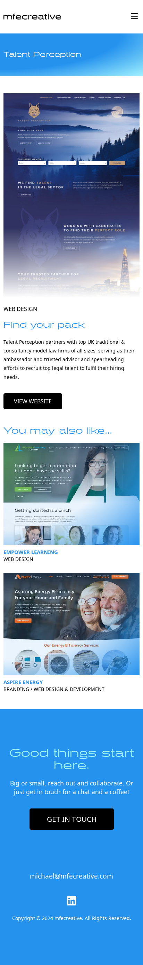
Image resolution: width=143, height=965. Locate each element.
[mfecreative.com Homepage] (32, 16)
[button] (134, 16)
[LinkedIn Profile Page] (71, 901)
